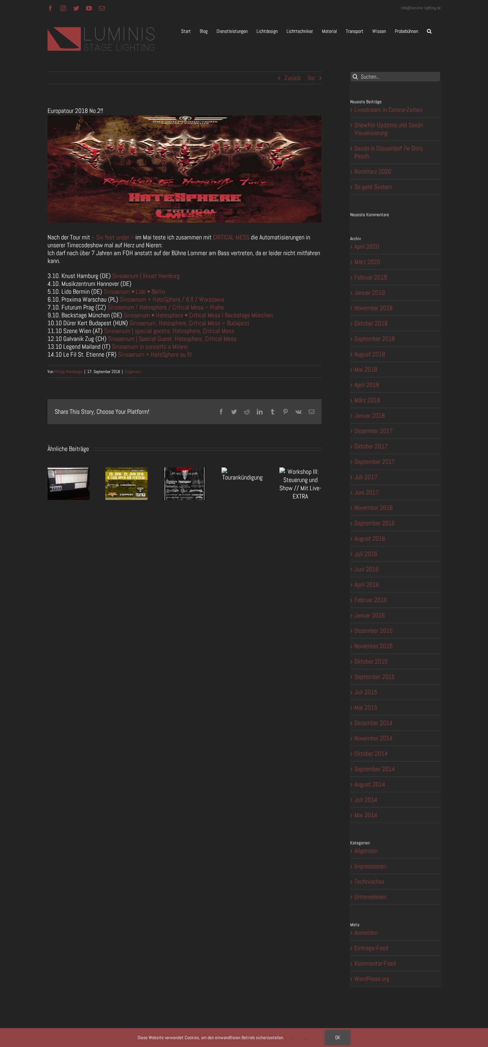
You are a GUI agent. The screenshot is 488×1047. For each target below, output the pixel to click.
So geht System (373, 187)
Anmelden (366, 932)
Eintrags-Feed (371, 948)
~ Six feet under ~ (112, 237)
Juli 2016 (365, 554)
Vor (311, 78)
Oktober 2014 (371, 753)
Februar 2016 (370, 600)
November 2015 (373, 646)
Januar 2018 (369, 415)
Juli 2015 (365, 692)
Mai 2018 (365, 369)
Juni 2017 (366, 492)
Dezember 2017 (373, 431)
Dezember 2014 (373, 723)
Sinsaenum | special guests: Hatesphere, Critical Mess (169, 331)
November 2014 (373, 738)
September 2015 (374, 677)
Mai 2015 (365, 707)
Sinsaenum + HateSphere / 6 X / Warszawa (172, 299)
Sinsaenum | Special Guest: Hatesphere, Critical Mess (172, 338)
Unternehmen (370, 897)
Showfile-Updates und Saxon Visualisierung (388, 129)
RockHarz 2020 (372, 171)
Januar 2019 (369, 292)
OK (337, 1037)
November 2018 (373, 308)
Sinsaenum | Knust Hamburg (146, 276)
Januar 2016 (369, 615)
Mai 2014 (365, 815)
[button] (429, 31)
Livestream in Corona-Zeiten (388, 109)
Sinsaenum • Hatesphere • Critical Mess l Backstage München (198, 315)
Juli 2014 (365, 799)
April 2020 (366, 246)
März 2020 (367, 262)
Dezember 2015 (373, 630)
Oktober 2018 (371, 323)
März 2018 (367, 400)
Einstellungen (298, 1037)
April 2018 (366, 385)
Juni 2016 (366, 569)
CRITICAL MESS (231, 237)
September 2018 (374, 338)
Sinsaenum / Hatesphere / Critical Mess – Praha (166, 307)
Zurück (292, 78)
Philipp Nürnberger (68, 371)
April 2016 (366, 584)
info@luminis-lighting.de (420, 8)
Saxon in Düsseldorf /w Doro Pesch (388, 152)
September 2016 (374, 523)
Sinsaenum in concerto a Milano (150, 346)
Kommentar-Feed (375, 963)
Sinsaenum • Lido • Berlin (134, 291)
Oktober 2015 (371, 661)
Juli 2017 (365, 477)
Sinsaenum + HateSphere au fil (155, 354)
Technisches (369, 881)
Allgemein (132, 371)
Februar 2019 (370, 277)
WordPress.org (371, 978)
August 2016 (369, 538)
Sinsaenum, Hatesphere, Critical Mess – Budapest (189, 323)
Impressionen (370, 866)
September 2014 (374, 769)
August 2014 (369, 784)
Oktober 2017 (371, 446)
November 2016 (373, 507)
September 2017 (374, 461)
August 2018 (369, 354)
